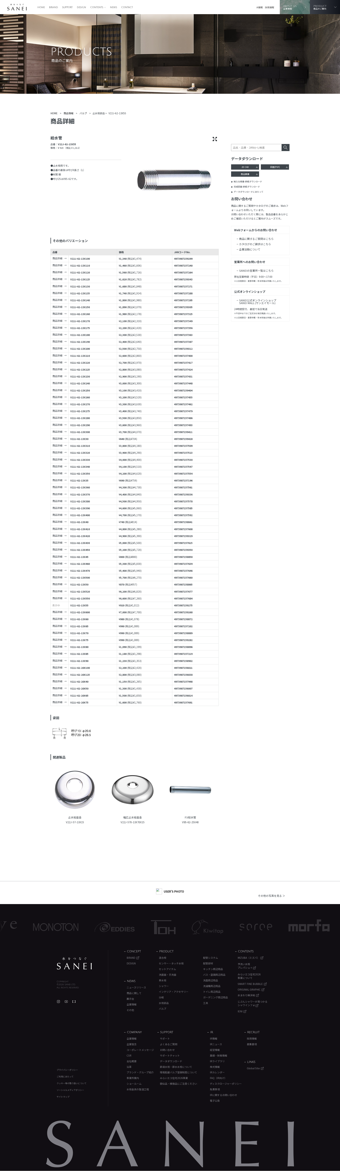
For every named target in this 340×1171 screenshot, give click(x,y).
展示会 (130, 998)
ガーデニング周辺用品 (215, 997)
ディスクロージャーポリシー (226, 1083)
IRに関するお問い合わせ (223, 1095)
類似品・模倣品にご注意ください (178, 1083)
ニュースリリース (136, 987)
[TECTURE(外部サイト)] (74, 1001)
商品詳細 (57, 258)
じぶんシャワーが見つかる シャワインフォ (252, 1003)
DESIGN (81, 7)
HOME (41, 7)
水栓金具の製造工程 (138, 1089)
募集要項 (252, 1044)
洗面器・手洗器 (167, 974)
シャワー (164, 986)
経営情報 (215, 1050)
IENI (240, 1011)
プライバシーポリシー (67, 1069)
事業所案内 (133, 1078)
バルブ (162, 1008)
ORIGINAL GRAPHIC (249, 989)
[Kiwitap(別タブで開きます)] (167, 927)
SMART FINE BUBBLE (250, 984)
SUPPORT (67, 7)
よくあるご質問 (168, 1044)
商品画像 (245, 173)
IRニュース (216, 1044)
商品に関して (134, 993)
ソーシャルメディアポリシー (70, 1089)
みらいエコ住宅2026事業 (174, 1078)
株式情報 (215, 1067)
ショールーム (134, 1083)
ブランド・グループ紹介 (140, 1072)
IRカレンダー (217, 1072)
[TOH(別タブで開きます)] (122, 927)
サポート (165, 1038)
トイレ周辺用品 (211, 991)
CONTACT (127, 7)
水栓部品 (164, 1003)
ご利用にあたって (65, 1076)
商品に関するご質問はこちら (256, 239)
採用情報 (269, 7)
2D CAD (245, 166)
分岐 (161, 997)
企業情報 (132, 1004)
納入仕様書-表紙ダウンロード (248, 181)
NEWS (113, 7)
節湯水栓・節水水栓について (176, 1067)
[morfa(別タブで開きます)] (268, 927)
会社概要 (132, 1061)
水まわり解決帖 (246, 995)
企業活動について (249, 249)
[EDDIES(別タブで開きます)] (74, 927)
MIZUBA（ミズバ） (248, 957)
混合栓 (162, 957)
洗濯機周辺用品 (211, 986)
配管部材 (208, 963)
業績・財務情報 (218, 1055)
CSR (129, 1055)
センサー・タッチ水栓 (171, 963)
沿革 (129, 1067)
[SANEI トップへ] (74, 963)
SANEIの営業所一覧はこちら (256, 270)
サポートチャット (170, 1055)
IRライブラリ (217, 1061)
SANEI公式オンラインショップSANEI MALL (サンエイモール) (257, 301)
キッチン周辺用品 (213, 969)
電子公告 (215, 1100)
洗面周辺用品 (210, 980)
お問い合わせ (167, 1050)
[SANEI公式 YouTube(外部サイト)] (66, 1001)
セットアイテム (167, 969)
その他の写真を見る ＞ (271, 896)
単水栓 (162, 980)
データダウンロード (171, 1061)
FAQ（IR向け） (218, 1078)
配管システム (210, 957)
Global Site (253, 1068)
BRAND (53, 7)
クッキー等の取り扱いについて (71, 1083)
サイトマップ (63, 1096)
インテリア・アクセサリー (173, 991)
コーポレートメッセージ (140, 1050)
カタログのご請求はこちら (255, 244)
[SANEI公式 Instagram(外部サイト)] (58, 1001)
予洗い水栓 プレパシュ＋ (245, 965)
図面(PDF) (275, 166)
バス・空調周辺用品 (214, 974)
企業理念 (132, 1044)
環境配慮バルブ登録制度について (178, 1072)
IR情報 (259, 7)
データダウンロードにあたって (248, 191)
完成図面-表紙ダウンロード (247, 186)
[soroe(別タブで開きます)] (215, 927)
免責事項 (215, 1089)
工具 (205, 1003)
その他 (130, 1010)
